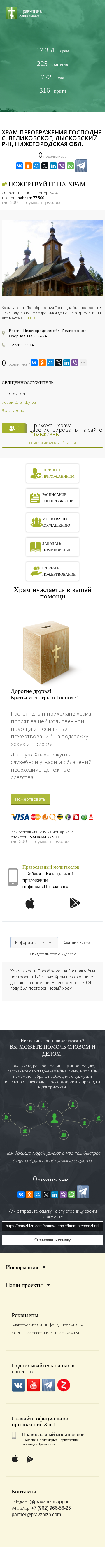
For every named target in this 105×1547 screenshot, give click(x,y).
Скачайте (23, 1418)
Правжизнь (44, 434)
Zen (63, 1385)
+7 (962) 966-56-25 (51, 1508)
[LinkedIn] (53, 165)
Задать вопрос (15, 410)
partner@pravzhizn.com (36, 1514)
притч (52, 90)
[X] (44, 165)
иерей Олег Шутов (19, 402)
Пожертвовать (30, 799)
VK (18, 1385)
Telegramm (48, 1385)
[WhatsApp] (70, 165)
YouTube (33, 1385)
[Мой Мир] (36, 165)
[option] (52, 258)
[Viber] (61, 165)
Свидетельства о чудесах (53, 953)
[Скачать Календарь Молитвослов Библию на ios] (30, 907)
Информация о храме (34, 942)
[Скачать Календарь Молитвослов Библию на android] (75, 907)
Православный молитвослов (50, 867)
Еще (32, 318)
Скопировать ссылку (52, 1240)
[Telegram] (81, 165)
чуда (52, 77)
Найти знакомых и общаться (52, 442)
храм (52, 50)
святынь (52, 63)
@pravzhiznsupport (49, 1501)
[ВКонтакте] (19, 165)
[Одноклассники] (28, 165)
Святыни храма (77, 942)
